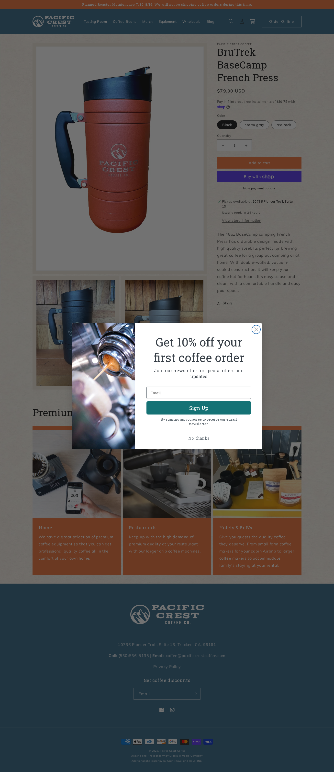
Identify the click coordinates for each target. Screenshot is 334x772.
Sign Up (198, 408)
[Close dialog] (256, 329)
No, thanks (198, 438)
